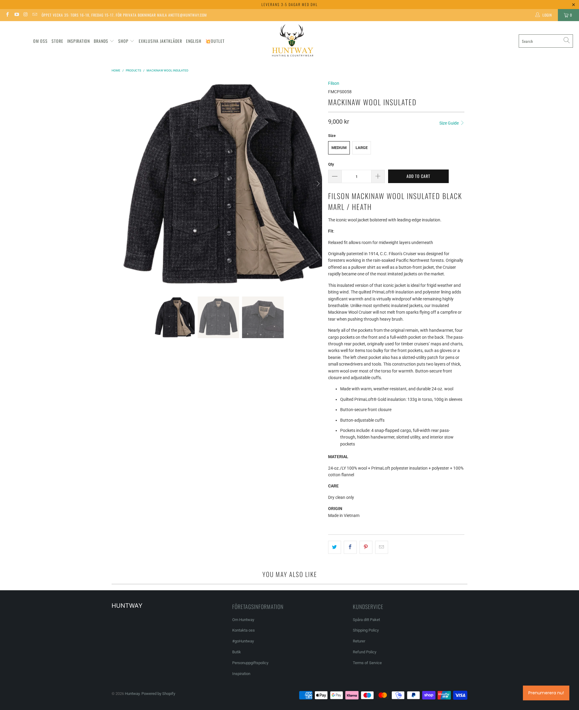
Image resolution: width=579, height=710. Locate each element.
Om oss (40, 41)
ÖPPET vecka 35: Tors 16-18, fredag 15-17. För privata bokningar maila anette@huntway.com (124, 14)
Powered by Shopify (158, 693)
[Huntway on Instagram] (25, 15)
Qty (331, 164)
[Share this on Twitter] (334, 547)
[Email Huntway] (34, 15)
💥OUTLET (215, 41)
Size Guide (449, 123)
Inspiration (78, 41)
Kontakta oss (243, 630)
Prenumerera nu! (546, 693)
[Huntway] (292, 41)
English (193, 41)
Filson (333, 83)
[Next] (317, 183)
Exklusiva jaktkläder (160, 41)
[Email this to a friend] (381, 547)
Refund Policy (364, 652)
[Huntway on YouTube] (16, 15)
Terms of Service (367, 663)
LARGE (362, 147)
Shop (123, 41)
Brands (101, 41)
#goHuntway (243, 641)
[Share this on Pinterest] (365, 547)
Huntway (132, 693)
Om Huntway (243, 619)
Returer (359, 641)
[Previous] (119, 183)
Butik (236, 652)
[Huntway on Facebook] (7, 15)
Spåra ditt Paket (366, 619)
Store (57, 41)
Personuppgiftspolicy (250, 663)
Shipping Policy (366, 630)
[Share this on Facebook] (350, 547)
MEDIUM (338, 147)
